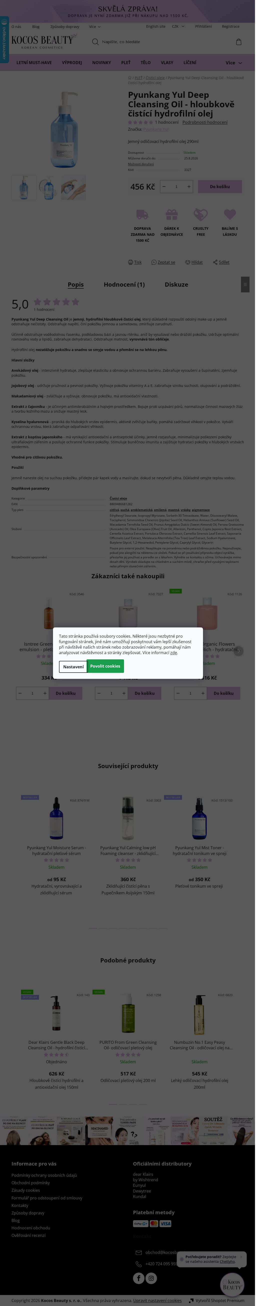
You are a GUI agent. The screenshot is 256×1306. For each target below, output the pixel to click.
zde (173, 652)
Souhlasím (105, 666)
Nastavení (73, 667)
